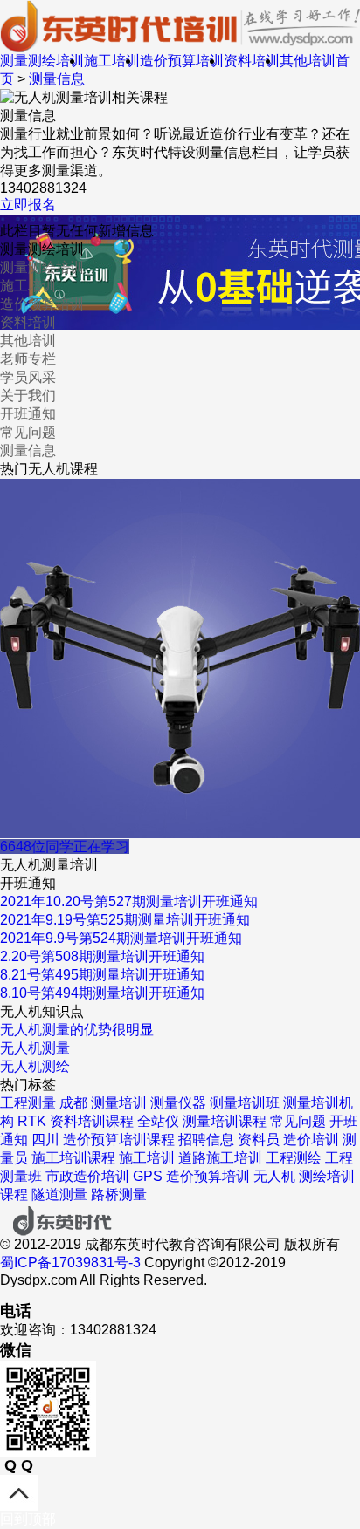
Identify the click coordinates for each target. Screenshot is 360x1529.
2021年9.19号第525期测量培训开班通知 (125, 919)
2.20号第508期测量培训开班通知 (102, 956)
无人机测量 (35, 1048)
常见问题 (28, 432)
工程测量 (28, 1103)
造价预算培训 (182, 60)
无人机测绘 (35, 1066)
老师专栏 (28, 359)
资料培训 (252, 60)
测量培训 (119, 1103)
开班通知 (28, 413)
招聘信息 (206, 1139)
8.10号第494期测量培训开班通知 (102, 993)
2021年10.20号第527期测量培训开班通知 (129, 901)
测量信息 (57, 79)
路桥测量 (119, 1194)
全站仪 (158, 1121)
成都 (73, 1103)
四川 (45, 1139)
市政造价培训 (87, 1176)
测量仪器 (178, 1103)
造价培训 (311, 1139)
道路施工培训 (220, 1157)
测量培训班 (245, 1103)
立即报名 (28, 204)
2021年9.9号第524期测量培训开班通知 (121, 938)
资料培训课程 (92, 1121)
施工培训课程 (73, 1157)
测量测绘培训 (42, 60)
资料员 (259, 1139)
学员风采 (28, 377)
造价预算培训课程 (119, 1139)
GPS (148, 1176)
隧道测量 (59, 1194)
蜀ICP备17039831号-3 (70, 1262)
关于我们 (28, 395)
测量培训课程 (225, 1121)
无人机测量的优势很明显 (77, 1029)
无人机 (274, 1176)
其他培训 (308, 60)
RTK (31, 1121)
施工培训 (112, 60)
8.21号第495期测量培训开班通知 (102, 974)
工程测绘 (294, 1157)
